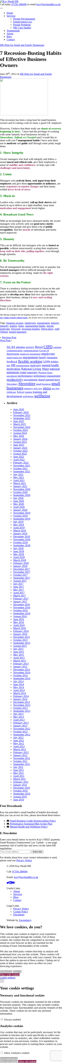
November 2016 (21, 607)
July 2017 (18, 583)
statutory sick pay (33, 388)
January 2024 (20, 439)
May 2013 (18, 716)
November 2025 (21, 415)
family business (48, 357)
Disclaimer (18, 914)
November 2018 (21, 539)
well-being (28, 396)
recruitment (31, 379)
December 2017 (21, 569)
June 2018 (18, 551)
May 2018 (18, 554)
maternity (35, 365)
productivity (15, 379)
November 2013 (21, 705)
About (10, 33)
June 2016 (18, 619)
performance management (46, 375)
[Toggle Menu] (1, 8)
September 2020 (21, 495)
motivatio (5, 329)
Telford (4, 331)
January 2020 (20, 510)
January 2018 (20, 566)
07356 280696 (19, 4)
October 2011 (20, 761)
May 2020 (18, 504)
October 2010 (20, 790)
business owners (14, 323)
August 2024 (20, 433)
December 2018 (21, 536)
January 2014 (20, 699)
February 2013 (21, 722)
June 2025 (18, 421)
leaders (13, 326)
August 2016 (20, 616)
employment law (14, 357)
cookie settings (7, 977)
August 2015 (20, 646)
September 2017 (21, 578)
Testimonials (13, 30)
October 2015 (20, 640)
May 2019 (18, 524)
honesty (55, 323)
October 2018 (20, 542)
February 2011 (20, 781)
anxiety (30, 347)
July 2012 (18, 737)
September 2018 (21, 545)
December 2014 (21, 669)
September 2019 (21, 518)
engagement (43, 323)
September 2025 (21, 418)
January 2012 (20, 755)
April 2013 (19, 719)
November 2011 (21, 758)
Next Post (5, 340)
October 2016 (20, 610)
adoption (20, 347)
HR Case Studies (22, 27)
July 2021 (18, 474)
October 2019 (20, 515)
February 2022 (21, 462)
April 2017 (19, 592)
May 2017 (18, 589)
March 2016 (19, 628)
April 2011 (18, 776)
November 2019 (21, 512)
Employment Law (22, 21)
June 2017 (18, 586)
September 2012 (21, 734)
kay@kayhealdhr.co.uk (48, 4)
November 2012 (21, 728)
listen (21, 326)
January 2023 (20, 447)
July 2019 (18, 521)
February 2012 (21, 752)
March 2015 (19, 660)
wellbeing (42, 396)
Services (11, 15)
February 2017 (21, 598)
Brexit (39, 347)
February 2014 (21, 696)
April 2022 (19, 459)
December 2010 (21, 787)
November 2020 (21, 489)
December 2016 (21, 604)
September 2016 (21, 613)
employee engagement (30, 354)
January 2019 (20, 533)
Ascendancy (25, 920)
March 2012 (19, 749)
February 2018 (21, 563)
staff (57, 329)
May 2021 (18, 477)
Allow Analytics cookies (16, 1053)
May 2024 (18, 436)
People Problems (22, 24)
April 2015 (19, 657)
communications (31, 350)
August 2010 (20, 796)
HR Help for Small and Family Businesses (22, 45)
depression (13, 353)
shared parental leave (49, 379)
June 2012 (18, 740)
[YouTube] (13, 882)
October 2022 (20, 450)
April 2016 (19, 625)
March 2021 (19, 483)
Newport (15, 329)
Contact (11, 39)
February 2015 (21, 663)
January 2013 (20, 725)
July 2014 (18, 681)
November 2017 (21, 572)
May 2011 (18, 773)
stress (47, 388)
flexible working (30, 361)
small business (43, 384)
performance (25, 375)
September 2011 (21, 764)
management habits (35, 326)
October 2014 (20, 675)
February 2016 (21, 631)
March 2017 (19, 595)
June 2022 (18, 456)
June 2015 (18, 651)
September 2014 (21, 678)
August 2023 (20, 442)
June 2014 (18, 684)
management (22, 365)
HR (13, 365)
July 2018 (18, 548)
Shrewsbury (47, 329)
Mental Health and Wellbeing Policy (29, 826)
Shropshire (26, 383)
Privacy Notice (24, 860)
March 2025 (19, 424)
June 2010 (18, 799)
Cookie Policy (20, 911)
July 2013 (18, 713)
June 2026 (18, 409)
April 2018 (19, 557)
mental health (50, 365)
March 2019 (19, 530)
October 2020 (20, 492)
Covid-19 (44, 350)
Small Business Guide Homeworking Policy (33, 820)
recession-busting (31, 329)
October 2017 (20, 575)
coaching (57, 347)
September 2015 (21, 643)
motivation (13, 369)
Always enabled (12, 1019)
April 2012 (19, 746)
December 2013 (21, 702)
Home (10, 12)
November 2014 (21, 672)
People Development (24, 18)
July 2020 (18, 498)
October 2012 (20, 731)
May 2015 (18, 654)
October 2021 (20, 468)
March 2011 (19, 779)
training (28, 392)
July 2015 (18, 648)
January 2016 (20, 634)
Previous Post (9, 337)
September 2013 (21, 711)
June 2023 (18, 444)
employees (30, 323)
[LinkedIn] (10, 882)
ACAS (11, 347)
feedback (12, 361)
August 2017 (20, 580)
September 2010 (21, 793)
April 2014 (19, 690)
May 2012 (18, 743)
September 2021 (21, 471)
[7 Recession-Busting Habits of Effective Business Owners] (24, 114)
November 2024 (21, 427)
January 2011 (20, 784)
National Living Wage (35, 369)
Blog (9, 36)
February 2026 (21, 412)
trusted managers (17, 331)
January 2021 (20, 486)
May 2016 (18, 622)
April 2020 (19, 507)
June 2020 (18, 501)
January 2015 (20, 666)
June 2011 (18, 770)
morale (50, 326)
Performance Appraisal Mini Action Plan (31, 823)
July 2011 (18, 767)
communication (15, 350)
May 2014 (18, 687)
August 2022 (20, 453)
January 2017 (20, 601)
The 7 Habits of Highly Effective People (13, 318)
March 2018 (19, 560)
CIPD (47, 347)
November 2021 (21, 465)
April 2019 (19, 527)
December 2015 (21, 637)
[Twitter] (8, 882)
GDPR (46, 361)
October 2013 (20, 708)
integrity (4, 326)
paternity (32, 372)
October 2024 (20, 430)
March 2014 (19, 693)
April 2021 (19, 480)
